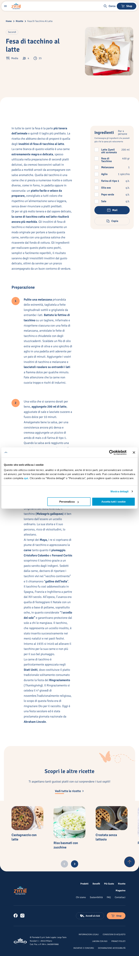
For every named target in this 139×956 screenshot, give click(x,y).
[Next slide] (74, 864)
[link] (16, 916)
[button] (109, 6)
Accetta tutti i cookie (113, 501)
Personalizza (67, 501)
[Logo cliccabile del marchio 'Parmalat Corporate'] (20, 941)
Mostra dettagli (120, 491)
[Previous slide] (64, 864)
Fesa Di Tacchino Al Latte (40, 21)
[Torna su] (129, 861)
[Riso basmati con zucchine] (69, 822)
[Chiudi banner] (134, 452)
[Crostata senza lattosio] (111, 818)
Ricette (19, 21)
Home (9, 21)
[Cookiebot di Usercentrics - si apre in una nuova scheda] (111, 452)
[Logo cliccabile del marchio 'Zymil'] (16, 6)
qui (26, 478)
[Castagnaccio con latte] (27, 818)
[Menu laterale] (5, 6)
